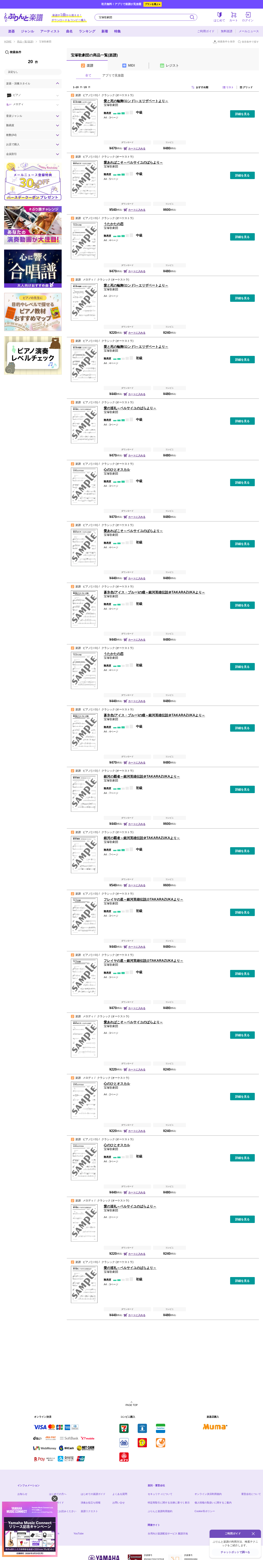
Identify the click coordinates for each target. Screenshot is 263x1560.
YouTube (79, 1533)
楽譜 (90, 65)
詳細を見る (242, 114)
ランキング (87, 31)
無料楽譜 (226, 31)
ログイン (248, 20)
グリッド (248, 87)
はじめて (219, 20)
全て (88, 75)
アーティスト (50, 31)
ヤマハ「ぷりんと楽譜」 (23, 17)
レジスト (172, 65)
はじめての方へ (57, 1494)
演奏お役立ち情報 (90, 1502)
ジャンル (27, 31)
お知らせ (22, 1494)
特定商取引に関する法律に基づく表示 (169, 1502)
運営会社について (251, 1494)
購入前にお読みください (62, 1511)
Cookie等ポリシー (205, 1511)
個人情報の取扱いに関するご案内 (213, 1502)
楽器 (11, 31)
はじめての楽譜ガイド (93, 1494)
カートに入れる (136, 148)
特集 (117, 31)
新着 (105, 31)
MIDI (131, 65)
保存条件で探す (250, 41)
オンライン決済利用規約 (208, 1494)
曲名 (69, 31)
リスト (230, 87)
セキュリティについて (160, 1494)
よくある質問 (119, 1494)
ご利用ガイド (206, 31)
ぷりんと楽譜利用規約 (160, 1511)
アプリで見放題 (113, 75)
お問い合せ (118, 1502)
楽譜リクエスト (89, 1511)
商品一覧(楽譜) (25, 41)
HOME (8, 41)
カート (233, 20)
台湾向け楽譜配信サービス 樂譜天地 (168, 1533)
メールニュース (249, 31)
